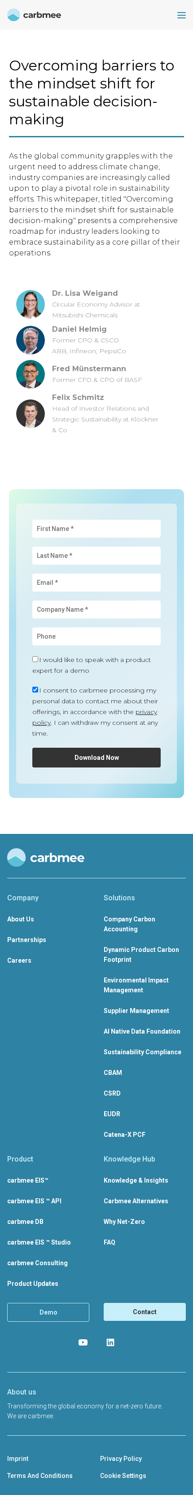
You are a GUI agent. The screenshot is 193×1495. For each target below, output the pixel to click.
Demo (48, 1312)
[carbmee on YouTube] (83, 1342)
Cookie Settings (123, 1475)
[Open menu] (181, 15)
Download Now (97, 757)
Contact (145, 1311)
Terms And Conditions (40, 1475)
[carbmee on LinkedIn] (110, 1342)
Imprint (17, 1458)
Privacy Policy (121, 1458)
